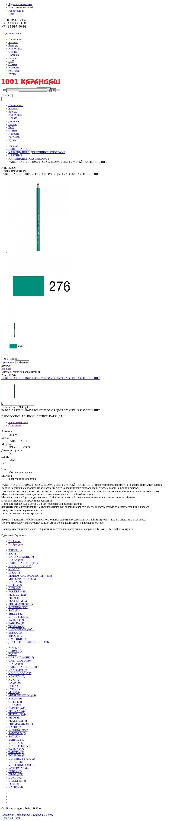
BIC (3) (12, 654)
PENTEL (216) (17, 714)
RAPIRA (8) (15, 787)
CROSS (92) (15, 663)
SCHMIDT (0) (16, 739)
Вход (11, 13)
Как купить (15, 48)
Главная (13, 145)
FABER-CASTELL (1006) (23, 666)
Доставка (14, 54)
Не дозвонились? (11, 33)
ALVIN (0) (14, 648)
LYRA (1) (14, 572)
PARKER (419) (17, 708)
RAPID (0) (14, 727)
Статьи (12, 64)
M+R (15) (14, 692)
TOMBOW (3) (16, 626)
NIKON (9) (15, 698)
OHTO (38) (15, 701)
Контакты (14, 70)
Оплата (12, 51)
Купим (12, 73)
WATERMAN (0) (18, 768)
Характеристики (18, 422)
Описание (14, 425)
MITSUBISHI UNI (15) (22, 695)
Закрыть (6, 368)
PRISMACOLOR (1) (20, 604)
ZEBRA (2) (15, 632)
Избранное (22, 362)
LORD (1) (14, 783)
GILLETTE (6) (17, 780)
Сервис (12, 58)
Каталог (13, 42)
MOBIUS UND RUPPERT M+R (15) (30, 575)
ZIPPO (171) (15, 774)
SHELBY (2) (15, 613)
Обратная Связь (10, 817)
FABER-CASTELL (19, 149)
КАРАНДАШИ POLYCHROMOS (28, 158)
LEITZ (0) (14, 685)
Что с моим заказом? (20, 7)
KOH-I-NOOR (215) (20, 673)
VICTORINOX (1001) (21, 764)
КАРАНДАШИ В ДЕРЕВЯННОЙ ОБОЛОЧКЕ (36, 152)
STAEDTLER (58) (19, 745)
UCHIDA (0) (15, 761)
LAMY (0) (14, 682)
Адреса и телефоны (20, 4)
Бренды (13, 45)
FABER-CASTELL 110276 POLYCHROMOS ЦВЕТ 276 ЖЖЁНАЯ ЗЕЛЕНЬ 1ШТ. (50, 378)
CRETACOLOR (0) (19, 660)
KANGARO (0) (17, 670)
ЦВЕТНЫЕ (15, 155)
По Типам (14, 541)
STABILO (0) (16, 742)
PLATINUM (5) (17, 720)
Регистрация (16, 10)
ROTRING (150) (18, 730)
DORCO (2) (15, 777)
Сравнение (8, 362)
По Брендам (15, 544)
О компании (15, 39)
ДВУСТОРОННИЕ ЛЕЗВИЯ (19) (28, 642)
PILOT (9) (14, 597)
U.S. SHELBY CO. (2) (21, 758)
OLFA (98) (14, 704)
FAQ (11, 61)
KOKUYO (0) (16, 676)
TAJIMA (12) (16, 749)
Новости (13, 67)
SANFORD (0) (17, 733)
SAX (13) (14, 736)
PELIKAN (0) (16, 711)
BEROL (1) (15, 550)
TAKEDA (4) (16, 623)
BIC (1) (12, 553)
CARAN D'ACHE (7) (21, 657)
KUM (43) (14, 569)
